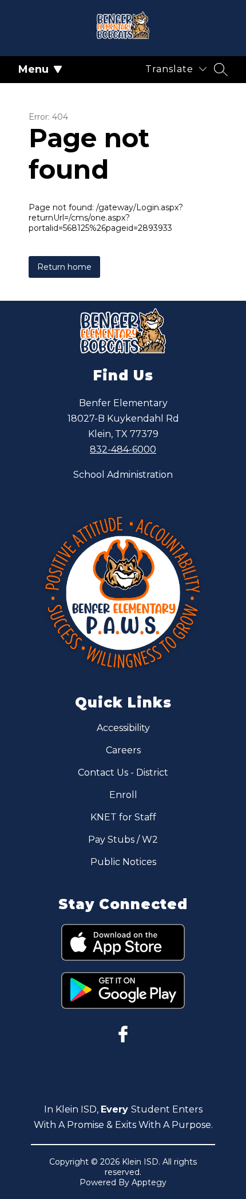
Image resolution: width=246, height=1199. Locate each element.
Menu (33, 69)
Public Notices (123, 861)
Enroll (123, 794)
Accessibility (123, 727)
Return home (64, 267)
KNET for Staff (123, 817)
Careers (123, 750)
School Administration (123, 474)
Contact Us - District (123, 772)
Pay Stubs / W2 (123, 839)
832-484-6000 (123, 449)
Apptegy (149, 1182)
